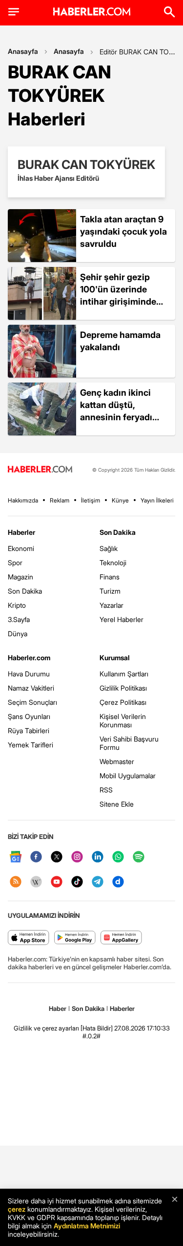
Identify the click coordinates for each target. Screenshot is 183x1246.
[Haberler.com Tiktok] (77, 882)
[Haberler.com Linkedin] (97, 857)
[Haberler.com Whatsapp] (118, 857)
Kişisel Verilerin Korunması (123, 720)
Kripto (17, 605)
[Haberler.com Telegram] (97, 882)
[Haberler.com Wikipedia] (36, 882)
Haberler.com (29, 657)
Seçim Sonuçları (32, 702)
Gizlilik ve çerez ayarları (46, 1028)
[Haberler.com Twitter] (56, 857)
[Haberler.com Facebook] (36, 857)
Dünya (17, 633)
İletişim (90, 500)
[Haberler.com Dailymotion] (118, 882)
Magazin (20, 577)
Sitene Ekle (117, 804)
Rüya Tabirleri (28, 730)
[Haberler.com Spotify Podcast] (138, 857)
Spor (15, 562)
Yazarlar (111, 605)
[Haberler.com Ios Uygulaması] (28, 938)
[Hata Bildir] (97, 1028)
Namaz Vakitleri (31, 688)
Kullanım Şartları (124, 674)
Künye (120, 500)
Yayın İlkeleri (157, 500)
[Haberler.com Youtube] (56, 882)
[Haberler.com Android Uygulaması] (75, 938)
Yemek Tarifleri (30, 745)
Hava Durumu (29, 674)
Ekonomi (21, 548)
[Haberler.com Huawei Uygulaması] (121, 938)
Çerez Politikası (123, 702)
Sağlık (109, 548)
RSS (106, 790)
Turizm (110, 591)
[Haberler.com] (40, 470)
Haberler (21, 532)
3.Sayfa (19, 619)
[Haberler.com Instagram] (77, 857)
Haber (57, 1008)
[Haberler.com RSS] (15, 882)
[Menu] (14, 12)
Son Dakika (25, 591)
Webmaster (117, 761)
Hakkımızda (23, 500)
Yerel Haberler (121, 619)
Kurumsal (115, 657)
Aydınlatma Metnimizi (87, 1226)
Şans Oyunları (29, 716)
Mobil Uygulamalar (128, 775)
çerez (16, 1209)
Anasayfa (23, 51)
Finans (110, 577)
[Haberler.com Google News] (15, 857)
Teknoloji (113, 562)
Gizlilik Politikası (123, 688)
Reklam (59, 500)
